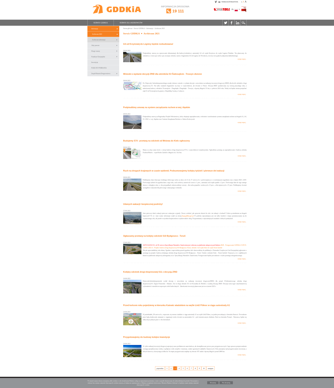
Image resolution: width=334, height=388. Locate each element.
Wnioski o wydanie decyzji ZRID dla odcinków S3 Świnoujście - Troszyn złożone (162, 74)
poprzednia (160, 368)
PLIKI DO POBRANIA (99, 68)
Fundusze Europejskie (98, 57)
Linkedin (237, 23)
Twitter (225, 23)
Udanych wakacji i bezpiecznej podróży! (143, 204)
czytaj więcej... (242, 59)
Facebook (231, 23)
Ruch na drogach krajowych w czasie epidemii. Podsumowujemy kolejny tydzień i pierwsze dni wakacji (173, 171)
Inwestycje (94, 62)
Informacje (94, 29)
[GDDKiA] (117, 9)
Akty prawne (95, 45)
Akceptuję (213, 382)
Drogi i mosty (95, 51)
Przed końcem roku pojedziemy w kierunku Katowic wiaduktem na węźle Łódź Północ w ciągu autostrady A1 (176, 305)
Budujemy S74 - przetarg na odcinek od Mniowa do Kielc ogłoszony (156, 141)
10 (204, 368)
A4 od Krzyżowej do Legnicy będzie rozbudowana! (148, 44)
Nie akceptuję (226, 382)
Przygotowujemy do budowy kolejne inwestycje (146, 337)
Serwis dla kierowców (131, 23)
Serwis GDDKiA (100, 23)
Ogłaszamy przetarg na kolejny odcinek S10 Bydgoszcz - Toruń (154, 236)
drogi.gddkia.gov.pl (188, 216)
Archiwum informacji (98, 40)
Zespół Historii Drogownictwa (100, 73)
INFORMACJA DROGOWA (175, 9)
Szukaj (243, 23)
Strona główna (127, 28)
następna (210, 368)
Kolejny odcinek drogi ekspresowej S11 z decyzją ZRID (150, 272)
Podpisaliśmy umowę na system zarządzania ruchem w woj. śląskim (156, 107)
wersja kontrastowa (229, 2)
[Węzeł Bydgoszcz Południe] (132, 249)
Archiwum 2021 (97, 34)
